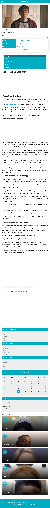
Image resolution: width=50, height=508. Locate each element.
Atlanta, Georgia (6, 354)
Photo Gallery (9, 61)
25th (25, 40)
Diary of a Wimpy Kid (12, 104)
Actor (3, 35)
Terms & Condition (11, 502)
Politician (5, 340)
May (3, 368)
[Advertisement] (25, 84)
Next (45, 372)
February (5, 362)
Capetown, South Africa (8, 350)
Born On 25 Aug (6, 402)
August (21, 40)
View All (25, 49)
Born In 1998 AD (6, 406)
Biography (8, 56)
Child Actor (15, 287)
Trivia (7, 64)
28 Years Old (22, 46)
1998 (28, 40)
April (4, 366)
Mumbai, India (6, 348)
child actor (30, 99)
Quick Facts (8, 58)
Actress (4, 338)
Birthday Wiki (25, 1)
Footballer (5, 336)
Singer (4, 334)
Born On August (6, 404)
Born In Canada (6, 408)
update (21, 291)
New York (5, 346)
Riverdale (32, 102)
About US (3, 502)
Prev (5, 372)
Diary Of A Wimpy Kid (26, 287)
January (4, 360)
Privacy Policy (19, 502)
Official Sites (9, 67)
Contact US (25, 502)
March (4, 364)
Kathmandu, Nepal (7, 352)
